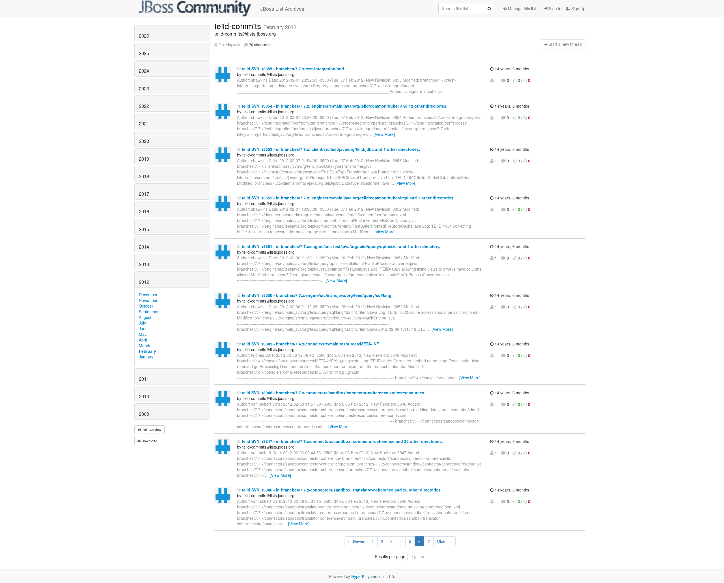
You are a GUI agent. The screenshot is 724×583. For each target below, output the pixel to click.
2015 (144, 229)
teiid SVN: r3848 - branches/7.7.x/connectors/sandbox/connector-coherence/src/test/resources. (333, 392)
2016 (144, 211)
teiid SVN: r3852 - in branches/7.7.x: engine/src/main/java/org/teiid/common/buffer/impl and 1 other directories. (347, 198)
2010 (144, 396)
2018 (144, 176)
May (142, 334)
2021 (144, 123)
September (149, 311)
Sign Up (577, 8)
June (143, 328)
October (146, 306)
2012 (144, 282)
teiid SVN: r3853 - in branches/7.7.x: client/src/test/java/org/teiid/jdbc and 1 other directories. (330, 149)
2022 (144, 106)
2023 (144, 88)
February (147, 351)
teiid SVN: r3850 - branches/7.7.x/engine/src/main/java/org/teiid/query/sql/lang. (317, 295)
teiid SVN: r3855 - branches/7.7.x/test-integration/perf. (293, 68)
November (148, 300)
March (144, 345)
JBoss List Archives (282, 8)
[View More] (384, 134)
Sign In (554, 8)
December (148, 294)
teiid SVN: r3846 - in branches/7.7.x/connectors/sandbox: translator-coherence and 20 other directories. (341, 490)
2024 (144, 70)
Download (149, 440)
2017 (144, 193)
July (142, 323)
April (143, 340)
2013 (144, 264)
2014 (144, 246)
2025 (144, 53)
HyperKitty (360, 576)
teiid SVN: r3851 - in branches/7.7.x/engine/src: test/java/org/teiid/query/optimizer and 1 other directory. (340, 246)
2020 (144, 141)
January (146, 357)
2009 (144, 413)
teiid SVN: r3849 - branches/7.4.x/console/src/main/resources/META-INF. (310, 344)
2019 (144, 158)
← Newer (356, 541)
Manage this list (521, 8)
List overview (151, 429)
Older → (444, 541)
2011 (144, 378)
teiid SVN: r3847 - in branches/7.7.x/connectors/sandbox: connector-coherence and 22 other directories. (342, 441)
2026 (144, 35)
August (145, 317)
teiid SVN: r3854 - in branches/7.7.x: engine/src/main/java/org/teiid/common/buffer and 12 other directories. (344, 106)
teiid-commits (238, 25)
